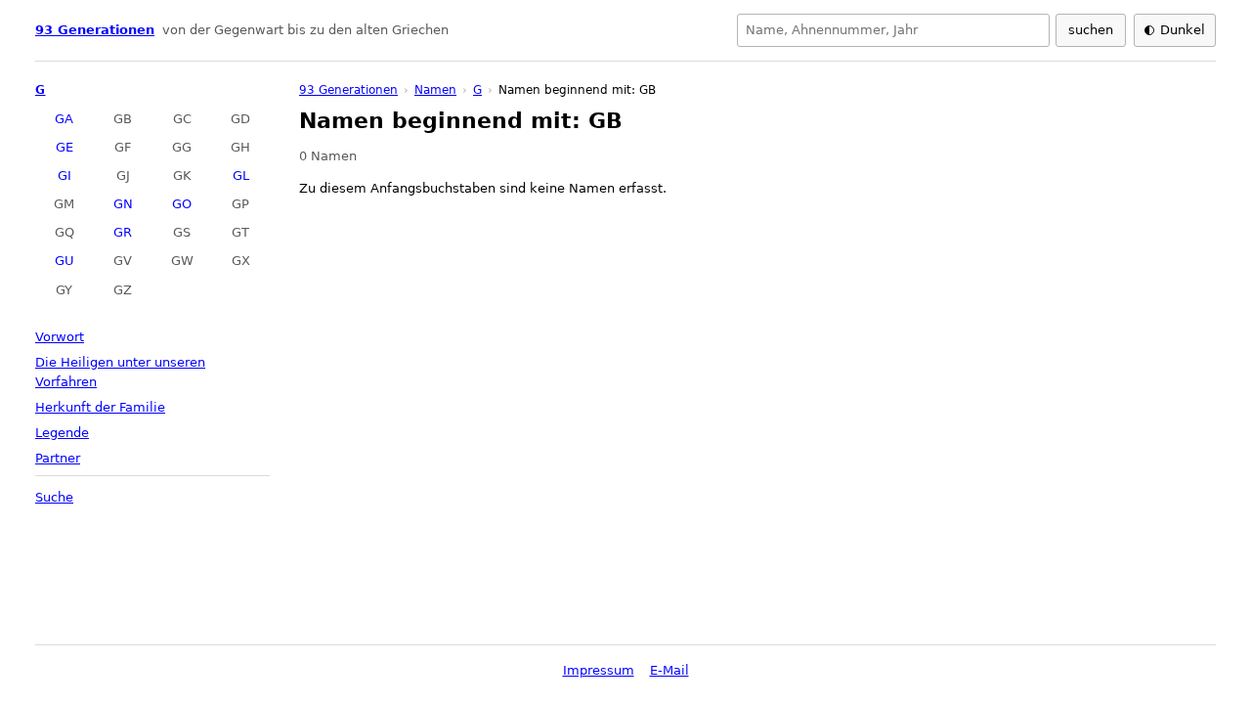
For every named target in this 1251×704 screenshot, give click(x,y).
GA (64, 118)
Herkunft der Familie (100, 407)
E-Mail (669, 670)
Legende (62, 432)
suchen (1090, 29)
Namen (435, 90)
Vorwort (59, 337)
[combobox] (893, 30)
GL (241, 175)
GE (64, 147)
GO (182, 204)
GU (64, 260)
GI (64, 175)
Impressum (598, 670)
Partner (57, 458)
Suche (54, 497)
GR (122, 232)
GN (123, 204)
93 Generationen (94, 29)
